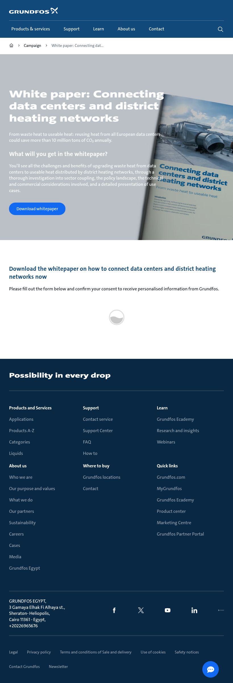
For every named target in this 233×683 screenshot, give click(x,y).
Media (15, 557)
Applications (21, 419)
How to (90, 453)
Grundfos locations (101, 477)
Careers (16, 534)
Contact (90, 489)
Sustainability (22, 523)
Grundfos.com (171, 477)
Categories (19, 442)
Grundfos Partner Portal (180, 534)
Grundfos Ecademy (175, 419)
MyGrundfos (169, 489)
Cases (14, 545)
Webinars (166, 442)
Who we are (20, 477)
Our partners (21, 511)
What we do (21, 500)
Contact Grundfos (24, 666)
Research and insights (178, 431)
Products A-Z (21, 431)
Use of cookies (153, 652)
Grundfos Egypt (24, 568)
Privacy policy (39, 652)
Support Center (98, 431)
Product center (171, 511)
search (220, 29)
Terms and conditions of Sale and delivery (96, 652)
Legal (13, 652)
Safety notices (187, 652)
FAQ (87, 442)
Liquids (16, 453)
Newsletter (58, 666)
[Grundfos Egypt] (11, 46)
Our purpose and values (32, 489)
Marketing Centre (174, 523)
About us (18, 466)
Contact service (98, 419)
